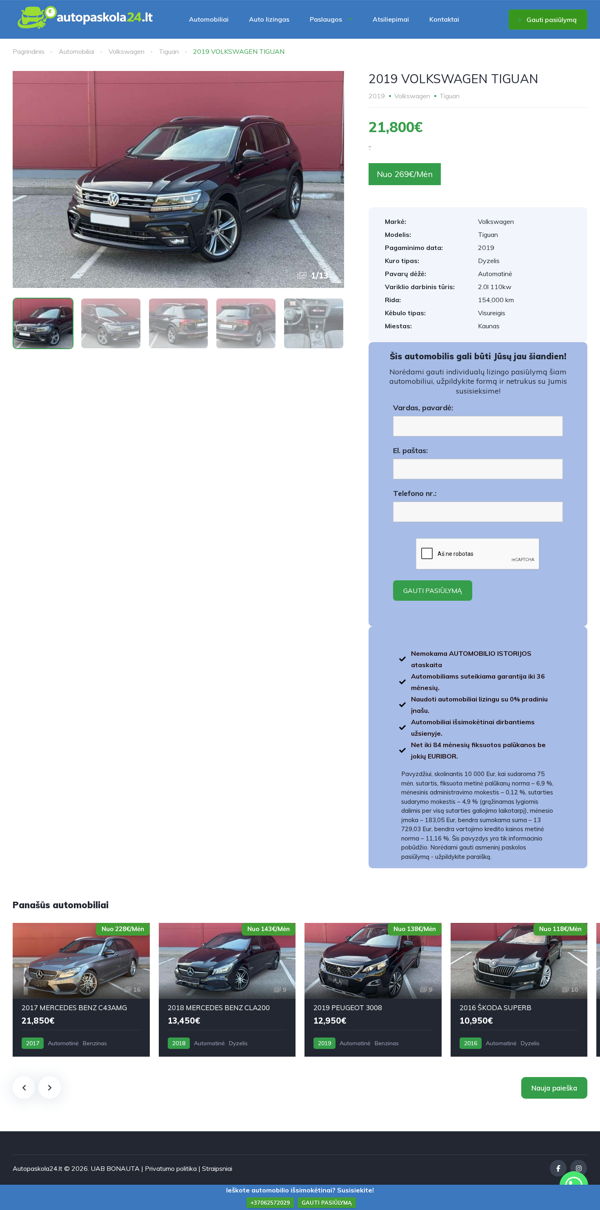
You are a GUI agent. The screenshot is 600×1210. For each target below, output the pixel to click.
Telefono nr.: (414, 493)
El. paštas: (410, 451)
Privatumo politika (171, 1168)
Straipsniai (217, 1168)
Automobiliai (209, 19)
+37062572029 (270, 1202)
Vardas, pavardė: (423, 408)
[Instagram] (578, 1168)
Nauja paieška (554, 1088)
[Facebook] (558, 1168)
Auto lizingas (269, 19)
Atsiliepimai (391, 19)
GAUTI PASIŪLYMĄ (327, 1202)
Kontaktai (444, 19)
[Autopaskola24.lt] (85, 19)
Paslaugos (326, 19)
